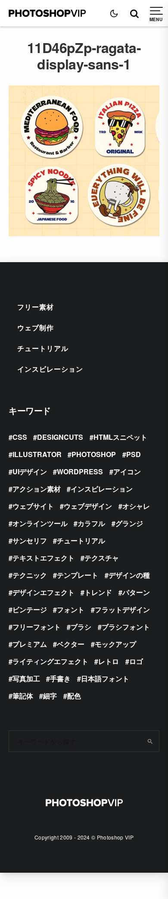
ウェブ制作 (35, 327)
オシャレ (136, 506)
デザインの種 (129, 575)
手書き (60, 678)
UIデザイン (29, 471)
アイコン (127, 471)
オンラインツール (40, 523)
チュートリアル (42, 348)
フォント (70, 609)
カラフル (91, 523)
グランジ (129, 523)
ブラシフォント (126, 627)
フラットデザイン (122, 609)
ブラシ (81, 627)
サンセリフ (29, 540)
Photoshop (94, 454)
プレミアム (29, 644)
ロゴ (136, 661)
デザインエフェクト (43, 592)
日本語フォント (105, 678)
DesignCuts (60, 437)
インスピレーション (50, 369)
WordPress (80, 471)
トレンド (98, 592)
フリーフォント (36, 627)
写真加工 (26, 678)
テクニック (29, 575)
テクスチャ (101, 558)
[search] (149, 741)
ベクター (70, 644)
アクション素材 (36, 489)
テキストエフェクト (43, 558)
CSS (19, 437)
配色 (74, 696)
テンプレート (77, 575)
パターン (136, 592)
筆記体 (22, 696)
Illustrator (37, 454)
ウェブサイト (33, 506)
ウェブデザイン (88, 506)
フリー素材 (35, 307)
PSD (133, 454)
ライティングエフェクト (50, 661)
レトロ (108, 661)
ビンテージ (29, 609)
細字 (50, 696)
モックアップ (115, 644)
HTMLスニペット (120, 437)
